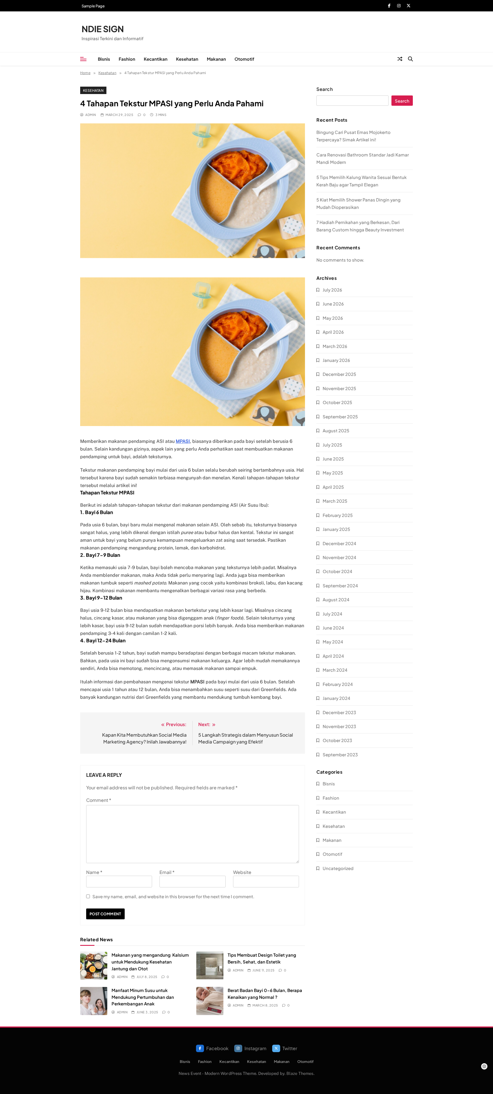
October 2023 (337, 740)
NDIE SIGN (103, 28)
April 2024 (333, 656)
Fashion (127, 59)
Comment (98, 800)
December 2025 (339, 374)
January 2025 (336, 529)
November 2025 (339, 388)
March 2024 (335, 670)
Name (94, 872)
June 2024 (333, 627)
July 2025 (332, 444)
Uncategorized (338, 868)
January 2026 (336, 360)
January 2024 (336, 698)
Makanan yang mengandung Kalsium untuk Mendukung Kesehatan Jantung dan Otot (150, 961)
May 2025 (333, 472)
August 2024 (336, 599)
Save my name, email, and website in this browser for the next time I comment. (173, 896)
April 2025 (333, 487)
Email (167, 872)
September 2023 (340, 754)
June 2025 (333, 458)
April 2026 (333, 332)
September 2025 (340, 416)
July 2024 (332, 613)
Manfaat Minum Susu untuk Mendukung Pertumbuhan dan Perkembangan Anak (143, 996)
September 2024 (340, 585)
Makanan (216, 59)
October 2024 (337, 571)
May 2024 (333, 641)
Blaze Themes (299, 1073)
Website (242, 872)
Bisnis (104, 59)
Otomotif (244, 59)
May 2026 (333, 318)
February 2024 (338, 684)
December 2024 (339, 543)
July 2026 (332, 289)
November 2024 (339, 557)
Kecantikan (155, 59)
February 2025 (338, 515)
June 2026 (333, 303)
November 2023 (339, 726)
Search (324, 89)
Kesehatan (187, 59)
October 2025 (337, 402)
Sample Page (93, 6)
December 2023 (339, 712)
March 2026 (335, 346)
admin (90, 115)
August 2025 (336, 430)
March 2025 (335, 501)
